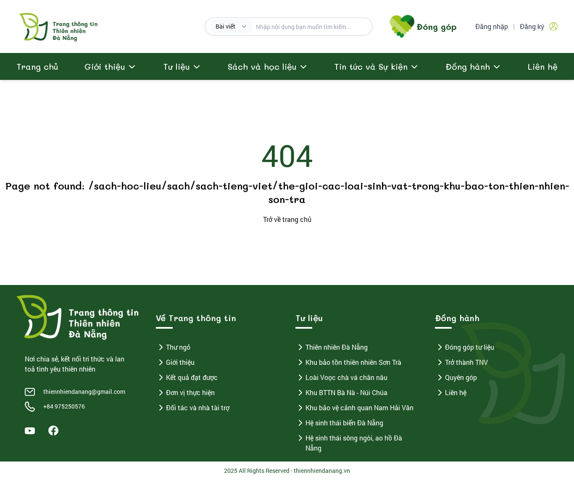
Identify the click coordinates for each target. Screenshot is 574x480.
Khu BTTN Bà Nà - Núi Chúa (346, 392)
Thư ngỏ (178, 347)
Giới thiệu (180, 362)
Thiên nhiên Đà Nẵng (336, 347)
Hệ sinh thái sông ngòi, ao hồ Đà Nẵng (353, 442)
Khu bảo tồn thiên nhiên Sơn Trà (353, 362)
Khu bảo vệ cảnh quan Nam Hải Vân (359, 407)
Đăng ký (532, 26)
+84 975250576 (64, 406)
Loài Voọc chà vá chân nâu (346, 377)
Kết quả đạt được (192, 377)
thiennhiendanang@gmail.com (84, 392)
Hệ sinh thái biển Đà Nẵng (344, 422)
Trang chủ (37, 66)
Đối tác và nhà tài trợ (197, 407)
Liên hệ (543, 66)
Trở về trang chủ (287, 219)
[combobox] (232, 26)
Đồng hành (467, 66)
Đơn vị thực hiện (190, 392)
